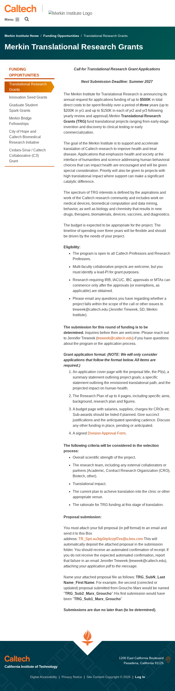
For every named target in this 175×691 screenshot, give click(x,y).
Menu (9, 19)
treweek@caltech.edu (114, 338)
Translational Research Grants (28, 86)
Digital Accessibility (43, 677)
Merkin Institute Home (22, 36)
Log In (140, 677)
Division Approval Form (107, 433)
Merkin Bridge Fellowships (20, 121)
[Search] (27, 19)
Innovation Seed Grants (28, 97)
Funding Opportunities (61, 36)
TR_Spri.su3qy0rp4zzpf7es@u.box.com (110, 539)
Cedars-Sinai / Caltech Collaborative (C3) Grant (27, 155)
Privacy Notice (72, 677)
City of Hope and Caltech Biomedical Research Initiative (25, 137)
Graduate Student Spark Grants (23, 107)
